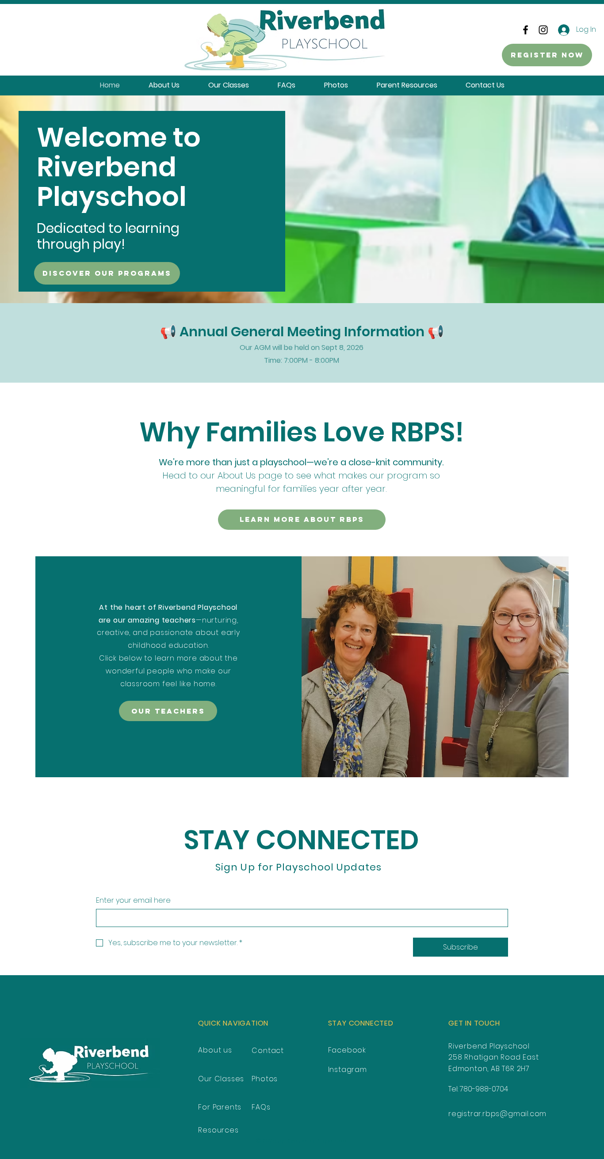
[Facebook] (525, 30)
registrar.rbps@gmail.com (497, 1114)
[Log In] (562, 30)
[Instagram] (543, 30)
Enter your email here (133, 900)
